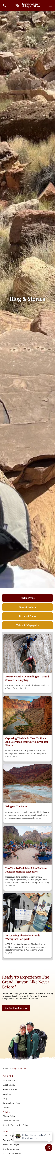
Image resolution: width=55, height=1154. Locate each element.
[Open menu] (50, 5)
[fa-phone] (4, 6)
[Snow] (27, 783)
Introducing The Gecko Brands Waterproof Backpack (22, 937)
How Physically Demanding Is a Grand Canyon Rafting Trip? (27, 678)
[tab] (27, 598)
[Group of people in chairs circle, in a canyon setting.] (27, 845)
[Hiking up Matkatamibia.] (27, 653)
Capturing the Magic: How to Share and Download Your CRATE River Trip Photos (26, 742)
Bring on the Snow (16, 806)
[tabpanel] (27, 796)
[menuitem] (27, 1080)
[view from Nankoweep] (27, 715)
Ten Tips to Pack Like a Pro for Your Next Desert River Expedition (26, 870)
